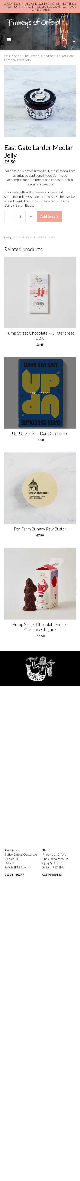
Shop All (37, 237)
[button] (8, 39)
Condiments (49, 56)
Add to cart (49, 216)
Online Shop (12, 56)
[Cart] (72, 40)
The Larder (31, 56)
